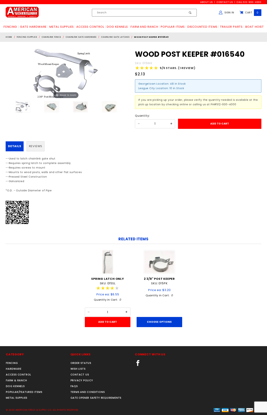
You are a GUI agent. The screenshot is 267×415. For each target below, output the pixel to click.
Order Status (80, 363)
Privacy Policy (81, 380)
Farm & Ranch (16, 380)
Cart (251, 12)
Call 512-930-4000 (248, 2)
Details (14, 146)
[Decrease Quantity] (138, 123)
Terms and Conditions (87, 392)
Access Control (18, 374)
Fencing (12, 363)
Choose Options (159, 322)
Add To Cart (107, 322)
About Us (206, 2)
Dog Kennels (15, 386)
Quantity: (142, 116)
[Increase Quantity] (171, 123)
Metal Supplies (16, 398)
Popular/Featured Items (24, 392)
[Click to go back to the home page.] (22, 12)
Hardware (13, 369)
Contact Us (225, 2)
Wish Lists (78, 369)
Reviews (35, 146)
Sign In (229, 12)
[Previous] (40, 73)
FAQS (74, 386)
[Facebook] (139, 364)
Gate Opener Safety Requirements (96, 398)
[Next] (91, 73)
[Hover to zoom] (66, 73)
